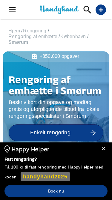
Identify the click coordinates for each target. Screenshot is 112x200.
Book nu (56, 191)
